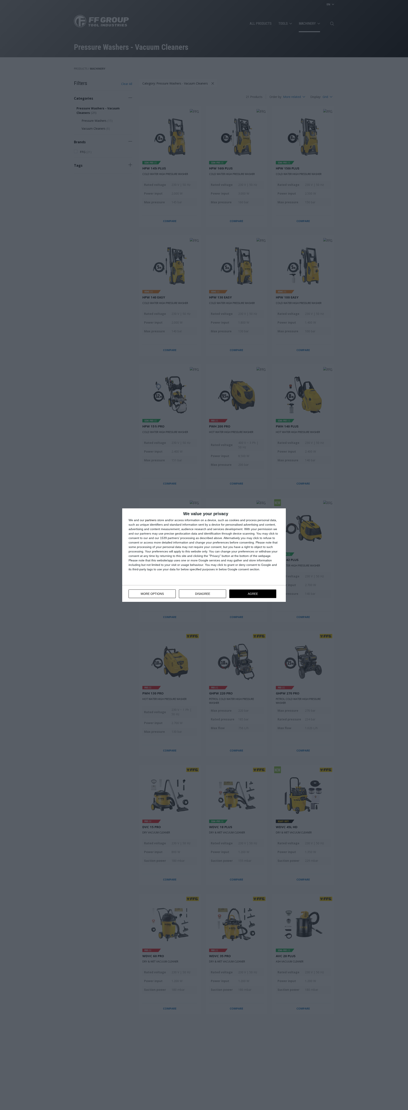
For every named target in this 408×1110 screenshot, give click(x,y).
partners (150, 520)
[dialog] (204, 555)
